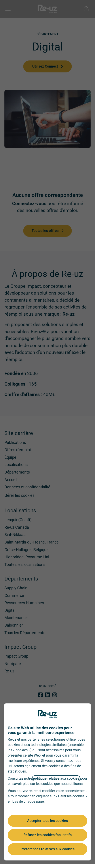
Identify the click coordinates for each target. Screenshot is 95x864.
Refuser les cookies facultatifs (47, 835)
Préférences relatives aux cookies (47, 849)
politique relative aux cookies (56, 778)
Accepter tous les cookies (47, 821)
